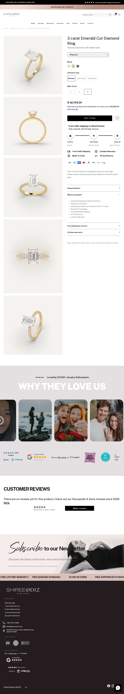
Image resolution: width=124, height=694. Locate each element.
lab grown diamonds (12, 616)
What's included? (74, 195)
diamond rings (10, 603)
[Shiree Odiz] (11, 14)
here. (7, 502)
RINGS (33, 23)
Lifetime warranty (74, 232)
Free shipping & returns (77, 226)
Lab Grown (81, 78)
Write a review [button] (79, 508)
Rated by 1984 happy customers (107, 2)
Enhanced (92, 78)
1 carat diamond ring (12, 606)
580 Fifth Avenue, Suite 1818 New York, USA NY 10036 (20, 631)
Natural (71, 78)
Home (6, 28)
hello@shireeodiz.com (14, 626)
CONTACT (90, 23)
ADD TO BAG (89, 118)
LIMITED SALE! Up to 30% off (62, 7)
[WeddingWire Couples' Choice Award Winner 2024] (117, 460)
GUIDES (74, 23)
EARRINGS (41, 23)
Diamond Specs (73, 188)
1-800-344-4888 (12, 623)
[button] (118, 688)
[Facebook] (108, 685)
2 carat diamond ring (12, 609)
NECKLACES (50, 23)
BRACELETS (60, 23)
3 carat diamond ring (12, 612)
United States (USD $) (12, 687)
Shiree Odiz (11, 693)
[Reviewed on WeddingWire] (105, 461)
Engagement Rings (16, 28)
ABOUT (82, 23)
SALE (68, 23)
